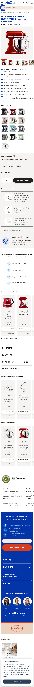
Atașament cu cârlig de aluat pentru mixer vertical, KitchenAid (23, 208)
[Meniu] (2, 2)
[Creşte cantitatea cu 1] (10, 180)
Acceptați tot (17, 681)
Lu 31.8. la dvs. (7, 156)
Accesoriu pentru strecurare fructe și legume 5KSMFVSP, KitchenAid (23, 220)
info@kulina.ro (17, 613)
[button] (8, 458)
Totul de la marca (8, 338)
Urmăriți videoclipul (18, 244)
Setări (5, 676)
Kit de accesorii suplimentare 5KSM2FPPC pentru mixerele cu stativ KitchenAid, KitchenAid (22, 196)
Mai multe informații (23, 674)
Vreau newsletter (17, 547)
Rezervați (23, 159)
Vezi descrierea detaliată (21, 98)
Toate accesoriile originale (13, 230)
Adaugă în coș (23, 180)
